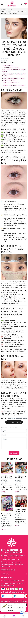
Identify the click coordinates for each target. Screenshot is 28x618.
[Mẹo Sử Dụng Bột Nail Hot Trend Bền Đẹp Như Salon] (21, 501)
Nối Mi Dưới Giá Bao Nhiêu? (11, 82)
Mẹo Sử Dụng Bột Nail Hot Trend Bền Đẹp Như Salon (20, 510)
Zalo (18, 595)
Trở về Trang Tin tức (14, 422)
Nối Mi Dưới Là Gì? (8, 65)
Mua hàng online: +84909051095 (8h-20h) (12, 580)
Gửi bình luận (14, 453)
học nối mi (19, 418)
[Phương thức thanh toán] (12, 589)
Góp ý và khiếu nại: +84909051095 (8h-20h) (13, 583)
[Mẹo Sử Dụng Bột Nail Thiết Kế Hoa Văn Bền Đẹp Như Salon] (7, 467)
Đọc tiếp (3, 491)
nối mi (24, 418)
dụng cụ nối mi (11, 418)
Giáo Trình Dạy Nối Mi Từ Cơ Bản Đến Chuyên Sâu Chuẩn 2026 (6, 514)
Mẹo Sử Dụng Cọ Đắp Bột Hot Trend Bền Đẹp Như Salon (20, 477)
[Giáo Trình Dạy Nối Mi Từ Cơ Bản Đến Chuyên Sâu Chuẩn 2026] (7, 503)
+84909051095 (15, 559)
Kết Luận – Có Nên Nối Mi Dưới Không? (14, 85)
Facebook (6, 595)
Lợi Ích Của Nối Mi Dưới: (12, 67)
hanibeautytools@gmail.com (14, 562)
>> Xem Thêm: (5, 150)
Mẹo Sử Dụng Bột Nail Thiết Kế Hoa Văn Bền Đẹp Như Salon (7, 477)
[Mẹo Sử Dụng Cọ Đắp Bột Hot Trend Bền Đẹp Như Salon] (21, 467)
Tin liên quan (14, 459)
